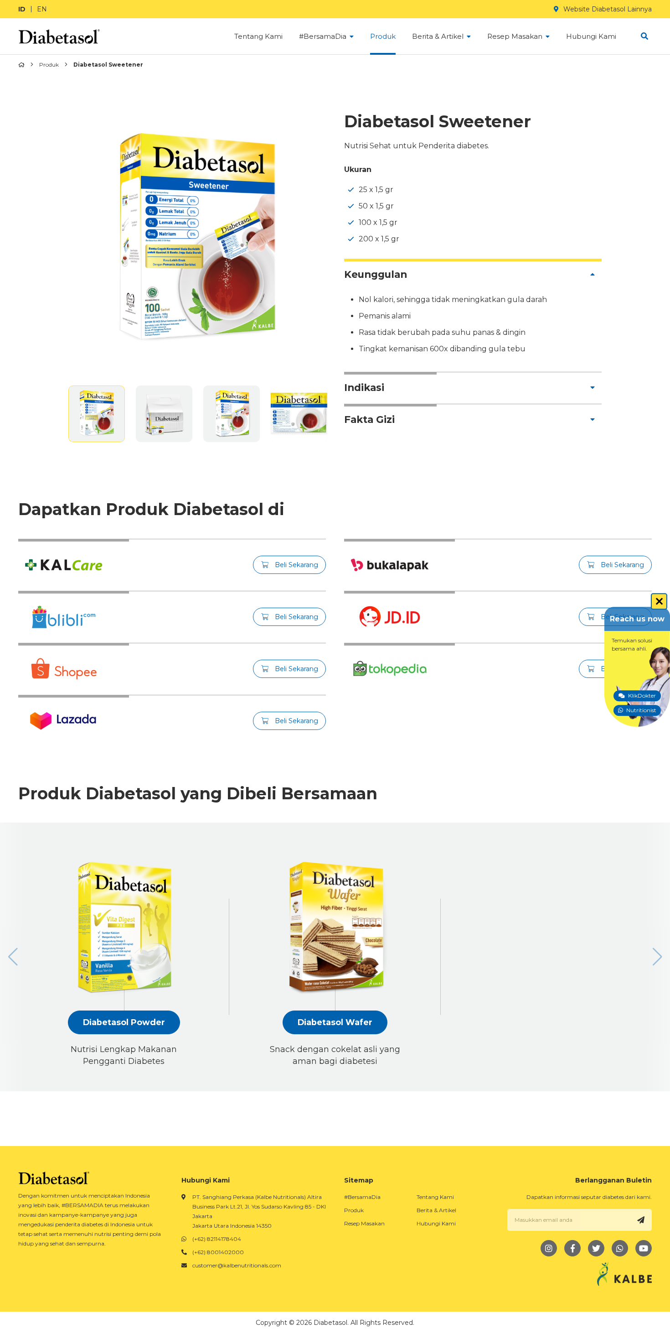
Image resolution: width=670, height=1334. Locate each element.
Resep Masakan (364, 1223)
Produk (49, 64)
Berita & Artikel (436, 1210)
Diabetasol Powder (124, 1022)
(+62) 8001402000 (218, 1252)
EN (42, 9)
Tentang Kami (435, 1196)
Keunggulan (375, 274)
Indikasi (364, 387)
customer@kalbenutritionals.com (236, 1265)
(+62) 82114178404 (216, 1238)
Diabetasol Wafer (335, 1022)
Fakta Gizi (369, 419)
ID (22, 9)
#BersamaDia (362, 1196)
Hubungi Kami (436, 1223)
